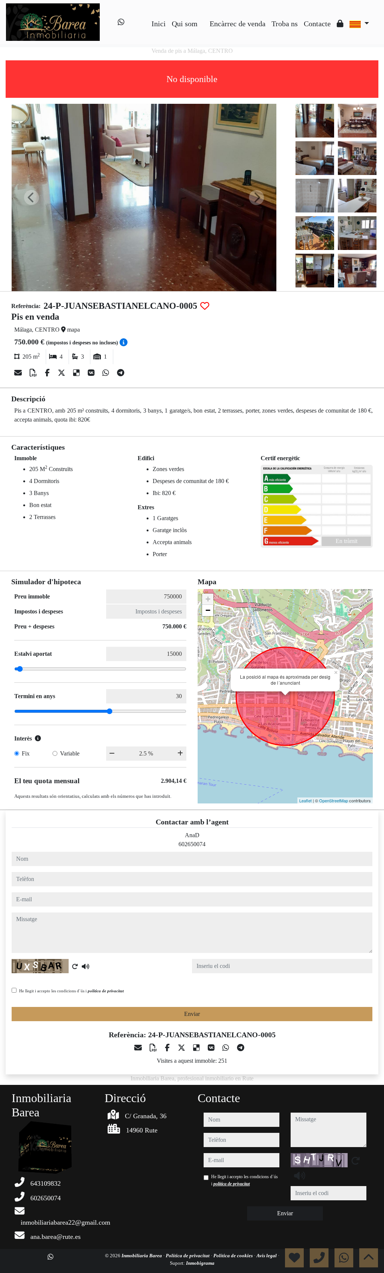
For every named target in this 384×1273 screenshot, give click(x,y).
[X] (62, 373)
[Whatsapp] (121, 22)
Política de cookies (233, 1255)
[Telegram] (120, 373)
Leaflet (305, 800)
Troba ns (285, 23)
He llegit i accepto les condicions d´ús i (71, 991)
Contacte (317, 23)
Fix (26, 753)
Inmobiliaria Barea (142, 1255)
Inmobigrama (200, 1263)
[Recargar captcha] (75, 966)
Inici (159, 23)
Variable (70, 753)
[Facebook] (48, 373)
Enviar (192, 1014)
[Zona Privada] (340, 23)
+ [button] (208, 599)
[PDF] (34, 373)
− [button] (208, 610)
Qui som (185, 23)
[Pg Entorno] (204, 18)
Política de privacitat (188, 1255)
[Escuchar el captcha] (85, 966)
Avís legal (267, 1255)
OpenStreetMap (333, 800)
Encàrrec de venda (238, 23)
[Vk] (92, 373)
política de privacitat (106, 991)
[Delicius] (77, 373)
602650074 (192, 844)
